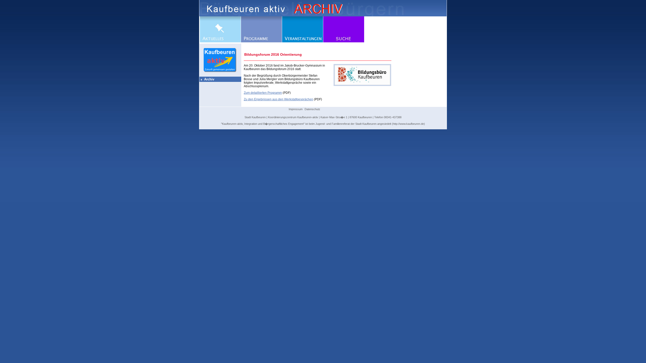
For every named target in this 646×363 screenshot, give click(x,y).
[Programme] (261, 41)
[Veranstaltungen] (302, 41)
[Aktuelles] (220, 41)
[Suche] (343, 41)
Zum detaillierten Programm (263, 93)
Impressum (296, 109)
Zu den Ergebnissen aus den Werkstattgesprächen (278, 99)
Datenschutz (312, 109)
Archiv (207, 79)
